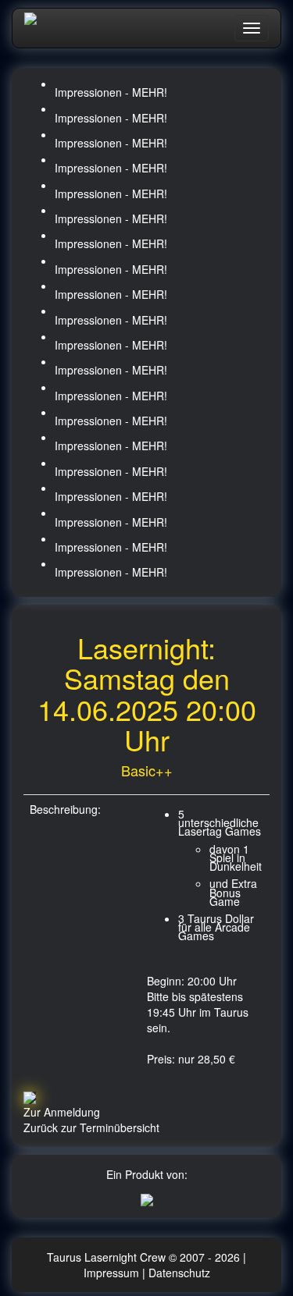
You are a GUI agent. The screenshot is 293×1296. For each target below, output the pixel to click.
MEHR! (149, 92)
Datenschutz (179, 1272)
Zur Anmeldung (61, 1112)
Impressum (113, 1272)
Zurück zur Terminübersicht (91, 1127)
